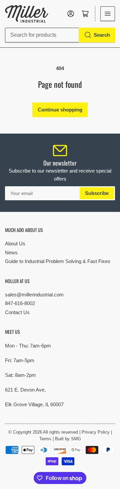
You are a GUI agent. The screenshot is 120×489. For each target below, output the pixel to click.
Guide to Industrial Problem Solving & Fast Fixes (57, 261)
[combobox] (60, 35)
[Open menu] (107, 13)
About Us (15, 243)
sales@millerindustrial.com (34, 294)
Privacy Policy (96, 432)
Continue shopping (60, 109)
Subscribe (97, 193)
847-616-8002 (20, 303)
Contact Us (17, 312)
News (11, 252)
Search (102, 35)
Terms (45, 438)
